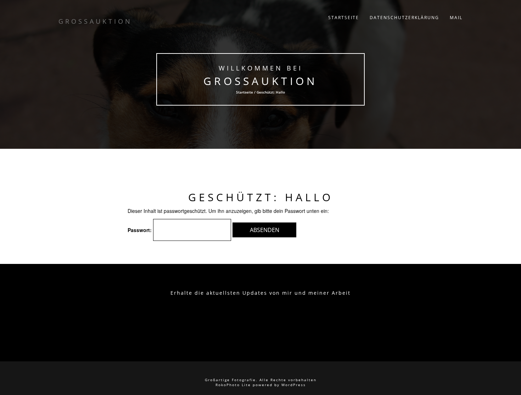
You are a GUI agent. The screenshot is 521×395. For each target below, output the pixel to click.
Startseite (343, 18)
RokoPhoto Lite (233, 384)
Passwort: (140, 229)
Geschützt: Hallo (260, 197)
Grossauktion (260, 81)
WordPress (293, 384)
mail (456, 18)
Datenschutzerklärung (404, 18)
